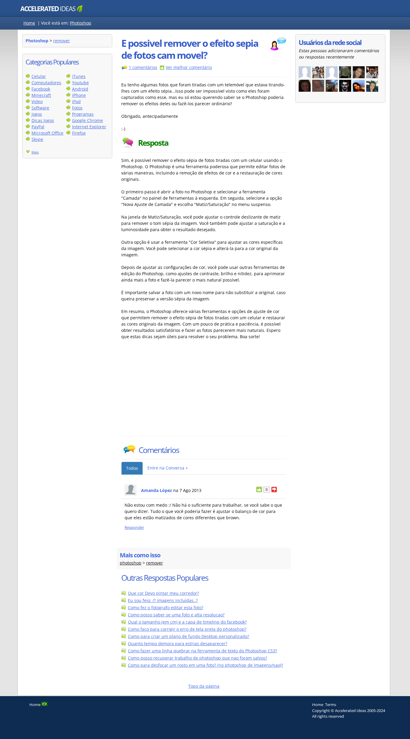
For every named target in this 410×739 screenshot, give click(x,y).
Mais (35, 152)
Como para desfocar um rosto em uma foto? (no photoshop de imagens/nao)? (205, 665)
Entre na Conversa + (167, 468)
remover (61, 40)
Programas (83, 114)
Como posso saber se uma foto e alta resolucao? (176, 615)
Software (40, 108)
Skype (37, 139)
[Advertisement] (173, 391)
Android (80, 89)
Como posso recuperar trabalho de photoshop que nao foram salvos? (197, 658)
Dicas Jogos (43, 120)
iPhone (79, 95)
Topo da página (203, 686)
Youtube (80, 82)
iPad (76, 101)
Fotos (77, 108)
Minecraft (41, 95)
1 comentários (143, 67)
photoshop (130, 563)
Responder (134, 527)
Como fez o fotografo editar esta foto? (165, 607)
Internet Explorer (89, 127)
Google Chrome (87, 120)
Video (37, 101)
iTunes (79, 76)
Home (29, 23)
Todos (132, 468)
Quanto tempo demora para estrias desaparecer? (177, 643)
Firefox (79, 133)
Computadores (46, 82)
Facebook (41, 89)
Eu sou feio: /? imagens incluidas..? (163, 600)
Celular (39, 76)
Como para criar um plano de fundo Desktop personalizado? (188, 636)
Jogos (37, 114)
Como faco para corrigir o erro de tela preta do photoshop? (187, 629)
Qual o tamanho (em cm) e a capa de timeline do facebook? (187, 622)
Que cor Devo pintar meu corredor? (163, 593)
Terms (330, 704)
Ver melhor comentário (189, 67)
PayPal (38, 127)
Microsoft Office (47, 133)
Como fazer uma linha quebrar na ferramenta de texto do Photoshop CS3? (202, 651)
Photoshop (80, 23)
